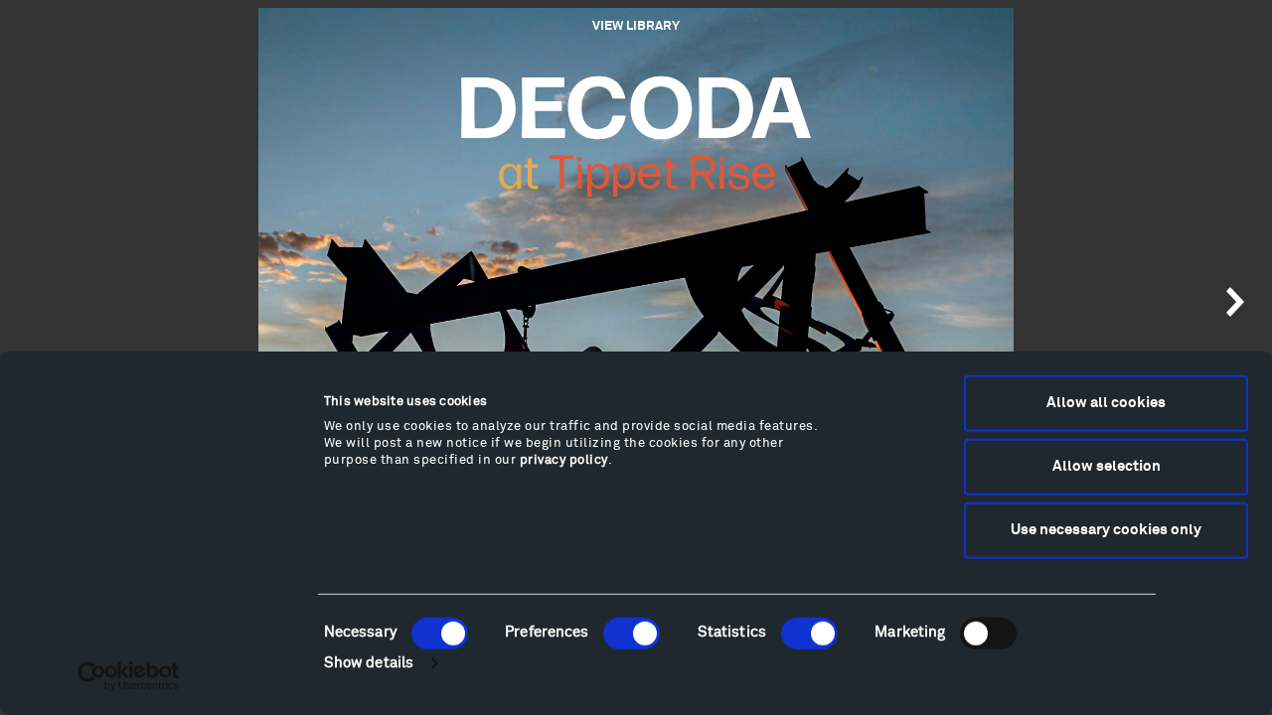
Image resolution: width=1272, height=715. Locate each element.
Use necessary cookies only (1106, 529)
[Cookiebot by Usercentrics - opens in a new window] (129, 676)
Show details (368, 662)
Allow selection (1106, 466)
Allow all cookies (1106, 402)
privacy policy (564, 460)
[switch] (631, 632)
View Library (636, 26)
